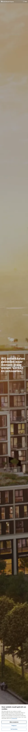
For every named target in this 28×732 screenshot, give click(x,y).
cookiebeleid (14, 718)
